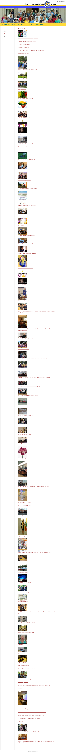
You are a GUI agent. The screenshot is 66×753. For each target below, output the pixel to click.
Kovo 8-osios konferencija (23, 477)
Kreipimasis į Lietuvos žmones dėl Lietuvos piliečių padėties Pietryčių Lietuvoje (34, 685)
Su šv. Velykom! (21, 225)
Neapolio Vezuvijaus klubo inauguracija (26, 536)
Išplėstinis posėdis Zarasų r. (23, 601)
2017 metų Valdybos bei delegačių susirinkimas (27, 188)
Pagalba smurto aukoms (7, 36)
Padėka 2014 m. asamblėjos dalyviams (25, 679)
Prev (2, 15)
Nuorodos (29, 24)
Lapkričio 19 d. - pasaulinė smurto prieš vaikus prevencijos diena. (31, 715)
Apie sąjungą (11, 24)
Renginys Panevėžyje (22, 424)
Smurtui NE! (20, 134)
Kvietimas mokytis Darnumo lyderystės (26, 149)
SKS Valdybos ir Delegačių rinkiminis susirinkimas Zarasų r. (30, 592)
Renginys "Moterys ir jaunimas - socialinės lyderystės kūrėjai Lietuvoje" (32, 358)
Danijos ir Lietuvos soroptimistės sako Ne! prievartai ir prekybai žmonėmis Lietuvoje (35, 552)
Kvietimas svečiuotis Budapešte (24, 44)
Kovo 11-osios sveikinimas (23, 458)
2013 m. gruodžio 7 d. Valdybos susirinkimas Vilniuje (29, 718)
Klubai (17, 24)
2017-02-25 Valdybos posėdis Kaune (25, 268)
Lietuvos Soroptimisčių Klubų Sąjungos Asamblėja (28, 395)
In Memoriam (20, 644)
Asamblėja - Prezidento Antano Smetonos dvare (27, 69)
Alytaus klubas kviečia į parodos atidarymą (26, 243)
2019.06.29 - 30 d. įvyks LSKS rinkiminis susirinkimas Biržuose (31, 50)
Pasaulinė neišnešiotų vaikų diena (24, 502)
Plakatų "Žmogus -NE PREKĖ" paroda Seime (27, 622)
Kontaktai (36, 24)
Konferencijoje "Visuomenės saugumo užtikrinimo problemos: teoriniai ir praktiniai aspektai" (36, 214)
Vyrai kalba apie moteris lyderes (24, 443)
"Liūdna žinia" (21, 721)
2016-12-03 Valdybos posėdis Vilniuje (25, 300)
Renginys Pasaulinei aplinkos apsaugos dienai (27, 205)
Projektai (23, 24)
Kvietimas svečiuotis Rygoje (23, 47)
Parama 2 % (4, 34)
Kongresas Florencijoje (22, 169)
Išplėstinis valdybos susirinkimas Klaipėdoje (27, 653)
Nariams (42, 24)
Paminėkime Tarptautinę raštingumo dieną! (26, 159)
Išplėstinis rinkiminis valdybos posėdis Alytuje (27, 143)
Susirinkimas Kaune (22, 662)
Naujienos (4, 24)
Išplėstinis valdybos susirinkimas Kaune (26, 632)
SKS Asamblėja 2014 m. (23, 682)
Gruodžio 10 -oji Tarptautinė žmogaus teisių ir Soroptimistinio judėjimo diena (33, 486)
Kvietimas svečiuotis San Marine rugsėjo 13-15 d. (28, 38)
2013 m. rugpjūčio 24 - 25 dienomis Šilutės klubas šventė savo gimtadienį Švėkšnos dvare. (36, 731)
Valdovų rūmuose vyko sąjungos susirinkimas (27, 705)
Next (64, 15)
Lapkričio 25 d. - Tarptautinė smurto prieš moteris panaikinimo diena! (32, 712)
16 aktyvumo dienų (22, 284)
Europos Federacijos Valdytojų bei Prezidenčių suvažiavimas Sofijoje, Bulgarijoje (34, 377)
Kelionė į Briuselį (21, 405)
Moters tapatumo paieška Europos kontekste (27, 668)
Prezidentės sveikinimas (22, 108)
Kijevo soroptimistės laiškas (23, 665)
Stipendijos (20, 688)
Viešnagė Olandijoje (22, 89)
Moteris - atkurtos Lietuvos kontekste (25, 98)
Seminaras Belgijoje (22, 515)
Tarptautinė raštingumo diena (23, 349)
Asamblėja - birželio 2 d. (23, 78)
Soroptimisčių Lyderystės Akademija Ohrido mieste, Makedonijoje (31, 369)
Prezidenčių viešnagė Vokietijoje (24, 180)
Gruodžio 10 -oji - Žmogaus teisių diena (26, 709)
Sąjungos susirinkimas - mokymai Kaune (26, 415)
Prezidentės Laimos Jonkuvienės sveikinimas (27, 253)
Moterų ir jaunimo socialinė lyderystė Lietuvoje (27, 561)
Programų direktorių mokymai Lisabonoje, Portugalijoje (29, 386)
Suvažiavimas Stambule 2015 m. (24, 582)
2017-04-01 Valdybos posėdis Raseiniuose (26, 235)
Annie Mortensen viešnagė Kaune (24, 434)
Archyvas (4, 33)
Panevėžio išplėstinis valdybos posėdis (25, 338)
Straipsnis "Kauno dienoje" (23, 572)
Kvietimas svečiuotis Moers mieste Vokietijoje (27, 41)
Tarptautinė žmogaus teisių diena (24, 505)
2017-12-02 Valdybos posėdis (24, 117)
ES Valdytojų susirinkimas (23, 146)
